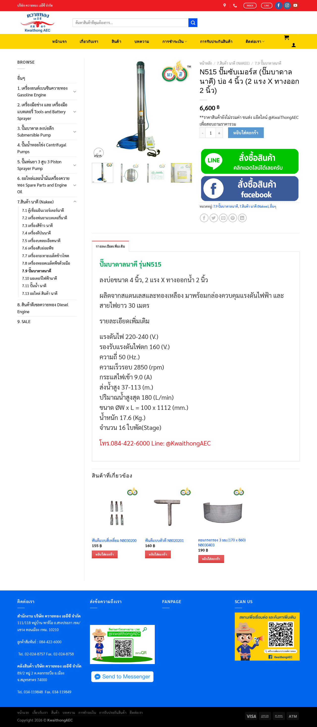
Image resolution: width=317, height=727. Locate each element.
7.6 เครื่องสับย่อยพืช (37, 248)
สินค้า (116, 41)
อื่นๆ (21, 78)
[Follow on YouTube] (295, 6)
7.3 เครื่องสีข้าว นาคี (37, 225)
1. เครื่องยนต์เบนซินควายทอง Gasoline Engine (42, 91)
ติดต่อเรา (253, 41)
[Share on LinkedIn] (242, 218)
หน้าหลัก (206, 63)
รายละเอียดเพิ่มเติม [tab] (110, 246)
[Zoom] (99, 153)
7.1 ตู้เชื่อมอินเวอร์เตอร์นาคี (43, 210)
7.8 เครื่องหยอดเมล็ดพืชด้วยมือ (46, 263)
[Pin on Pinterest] (232, 218)
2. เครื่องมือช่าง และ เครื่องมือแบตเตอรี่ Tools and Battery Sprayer (42, 111)
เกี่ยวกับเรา (89, 41)
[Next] (183, 109)
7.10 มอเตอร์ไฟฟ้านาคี (39, 278)
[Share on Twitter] (214, 218)
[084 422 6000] (235, 5)
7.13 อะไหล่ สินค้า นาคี (39, 293)
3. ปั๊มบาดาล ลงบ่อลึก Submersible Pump (35, 131)
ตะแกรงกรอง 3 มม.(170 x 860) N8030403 (222, 542)
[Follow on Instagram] (287, 6)
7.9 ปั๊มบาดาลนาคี (36, 270)
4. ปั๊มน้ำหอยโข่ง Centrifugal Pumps (41, 148)
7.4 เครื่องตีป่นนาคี (36, 232)
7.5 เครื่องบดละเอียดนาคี (41, 240)
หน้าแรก (59, 41)
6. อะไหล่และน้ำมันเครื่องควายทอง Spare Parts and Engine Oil (43, 184)
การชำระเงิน (173, 41)
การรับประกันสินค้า (216, 41)
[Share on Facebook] (204, 218)
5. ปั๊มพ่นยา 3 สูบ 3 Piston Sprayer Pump (39, 165)
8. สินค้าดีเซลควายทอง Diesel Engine (42, 308)
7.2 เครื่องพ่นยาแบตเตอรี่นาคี (44, 217)
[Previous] (100, 109)
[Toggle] (75, 91)
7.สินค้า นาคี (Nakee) (35, 201)
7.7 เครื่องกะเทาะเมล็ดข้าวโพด (45, 255)
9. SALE (23, 321)
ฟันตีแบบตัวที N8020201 (164, 540)
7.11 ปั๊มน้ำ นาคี (34, 285)
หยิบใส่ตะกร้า (245, 132)
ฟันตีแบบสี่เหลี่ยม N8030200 (114, 540)
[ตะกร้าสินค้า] (286, 37)
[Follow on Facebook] (279, 6)
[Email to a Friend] (223, 218)
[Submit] (192, 22)
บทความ (141, 41)
